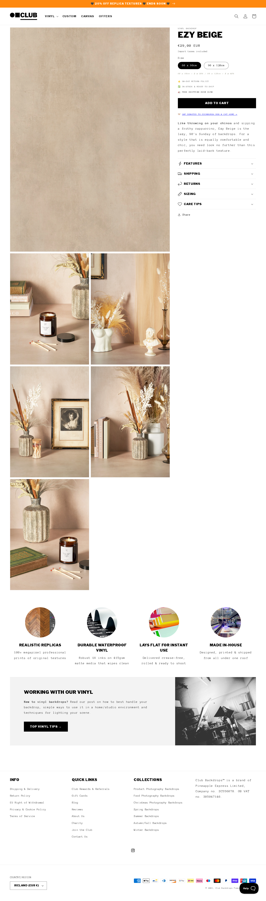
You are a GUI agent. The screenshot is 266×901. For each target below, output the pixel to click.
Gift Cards (80, 795)
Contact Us (80, 836)
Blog (75, 802)
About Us (78, 816)
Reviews (77, 809)
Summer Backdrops (146, 816)
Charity (77, 823)
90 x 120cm (216, 65)
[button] (51, 16)
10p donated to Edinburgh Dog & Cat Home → (209, 114)
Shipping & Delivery (25, 789)
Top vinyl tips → (46, 726)
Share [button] (186, 214)
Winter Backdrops (146, 829)
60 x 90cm (189, 65)
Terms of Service (22, 816)
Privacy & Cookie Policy (28, 809)
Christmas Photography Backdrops (158, 802)
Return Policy (20, 795)
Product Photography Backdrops (156, 789)
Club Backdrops (224, 888)
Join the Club (82, 829)
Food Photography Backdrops (154, 795)
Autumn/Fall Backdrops (150, 823)
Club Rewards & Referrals (90, 789)
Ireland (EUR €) (26, 885)
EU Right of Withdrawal (27, 802)
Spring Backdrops (146, 809)
